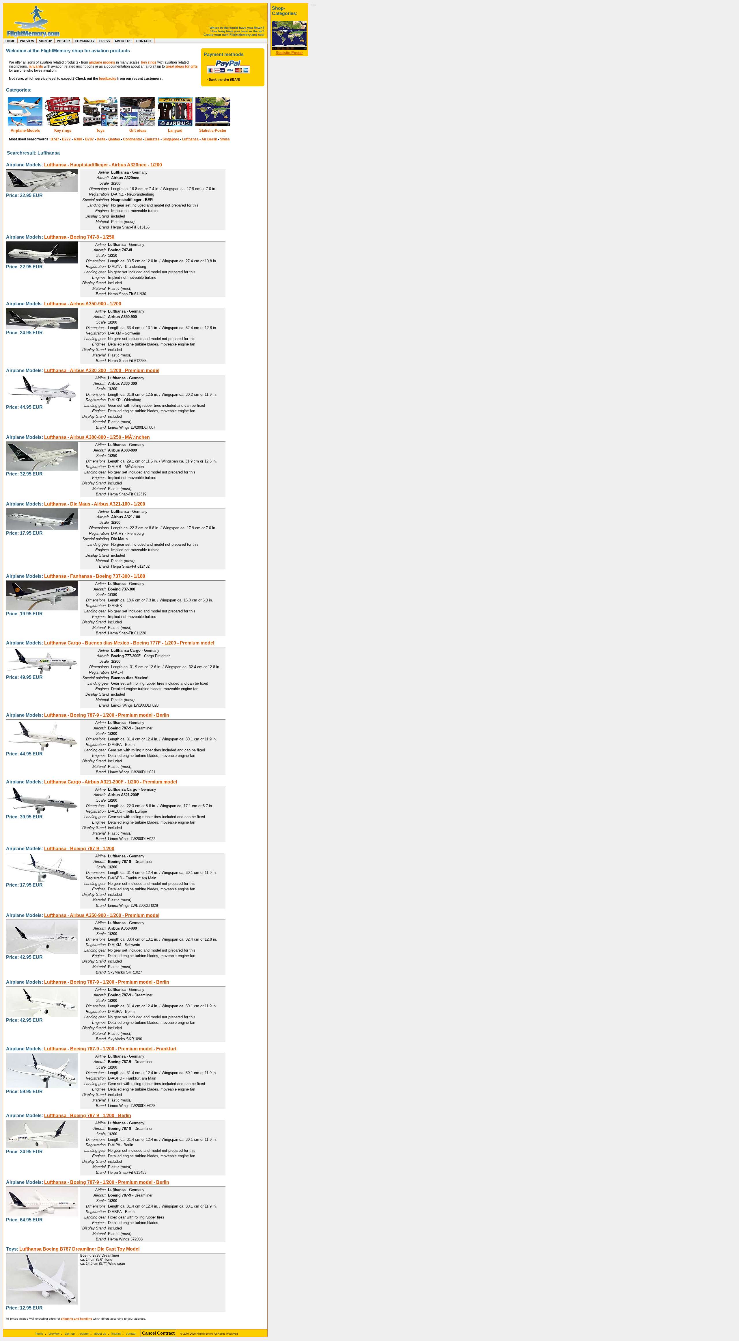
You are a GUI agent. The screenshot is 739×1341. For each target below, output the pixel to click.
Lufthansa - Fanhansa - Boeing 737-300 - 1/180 (94, 576)
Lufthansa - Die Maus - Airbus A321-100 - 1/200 (94, 504)
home (39, 1333)
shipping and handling (76, 1318)
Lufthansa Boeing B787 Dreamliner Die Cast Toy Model (79, 1249)
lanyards (36, 66)
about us (100, 1333)
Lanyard (175, 130)
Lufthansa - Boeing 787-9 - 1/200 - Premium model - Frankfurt (110, 1048)
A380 (78, 139)
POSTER (63, 41)
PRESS (104, 41)
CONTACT (144, 41)
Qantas (114, 139)
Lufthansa (190, 139)
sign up (70, 1333)
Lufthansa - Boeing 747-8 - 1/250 (79, 237)
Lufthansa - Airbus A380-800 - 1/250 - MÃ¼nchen (97, 437)
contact (131, 1333)
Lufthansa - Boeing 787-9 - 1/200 (79, 848)
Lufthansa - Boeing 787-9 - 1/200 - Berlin (87, 1115)
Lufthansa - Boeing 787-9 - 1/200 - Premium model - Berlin (106, 715)
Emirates (152, 139)
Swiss (225, 139)
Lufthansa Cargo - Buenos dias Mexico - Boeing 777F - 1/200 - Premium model (129, 642)
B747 (55, 139)
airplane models (102, 62)
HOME (10, 41)
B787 (89, 139)
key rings (148, 62)
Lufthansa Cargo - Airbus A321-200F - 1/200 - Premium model (110, 781)
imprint (116, 1333)
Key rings (62, 130)
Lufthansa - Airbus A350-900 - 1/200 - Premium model (101, 915)
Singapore (171, 139)
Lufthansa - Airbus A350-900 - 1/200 (82, 303)
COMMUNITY (84, 41)
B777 (66, 139)
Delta (101, 139)
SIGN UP (45, 41)
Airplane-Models (25, 130)
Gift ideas (137, 130)
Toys (100, 130)
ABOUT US (123, 41)
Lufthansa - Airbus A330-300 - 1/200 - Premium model (101, 370)
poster (84, 1333)
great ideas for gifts (182, 66)
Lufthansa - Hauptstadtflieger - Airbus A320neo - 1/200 (103, 164)
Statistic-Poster (212, 130)
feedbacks (107, 79)
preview (53, 1333)
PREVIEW (27, 41)
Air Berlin (209, 139)
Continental (132, 139)
